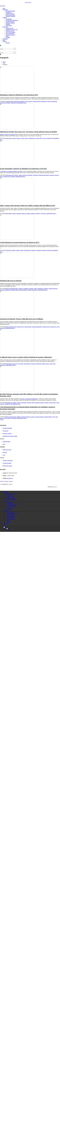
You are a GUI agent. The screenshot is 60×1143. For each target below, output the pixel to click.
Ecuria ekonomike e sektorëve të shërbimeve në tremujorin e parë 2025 (23, 168)
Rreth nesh (5, 27)
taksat (47, 363)
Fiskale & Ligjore (10, 13)
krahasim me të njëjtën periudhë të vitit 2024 (12, 171)
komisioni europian (39, 402)
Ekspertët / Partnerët (10, 16)
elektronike (23, 402)
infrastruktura (27, 250)
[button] (2, 47)
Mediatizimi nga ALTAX (11, 29)
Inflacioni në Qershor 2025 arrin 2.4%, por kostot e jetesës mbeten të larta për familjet (28, 131)
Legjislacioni (9, 19)
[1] (37, 398)
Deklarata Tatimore (10, 23)
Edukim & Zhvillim (10, 15)
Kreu (4, 8)
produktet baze (31, 138)
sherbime (8, 102)
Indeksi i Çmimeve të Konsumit (7, 134)
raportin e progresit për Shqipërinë (29, 398)
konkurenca (33, 250)
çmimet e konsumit (12, 363)
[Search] (15, 49)
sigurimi (29, 290)
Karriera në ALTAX (10, 34)
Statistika (8, 24)
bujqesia (18, 250)
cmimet (10, 138)
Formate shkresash (10, 21)
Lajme (6, 101)
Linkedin (11, 481)
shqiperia (39, 250)
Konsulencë (8, 12)
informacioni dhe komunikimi (39, 101)
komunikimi (26, 288)
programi (46, 402)
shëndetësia (2, 102)
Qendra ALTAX (9, 28)
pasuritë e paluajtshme (52, 101)
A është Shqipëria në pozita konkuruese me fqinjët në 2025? (19, 242)
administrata (15, 288)
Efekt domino (27, 363)
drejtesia (19, 402)
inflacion (18, 138)
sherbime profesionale (5, 290)
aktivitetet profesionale (19, 101)
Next (2, 419)
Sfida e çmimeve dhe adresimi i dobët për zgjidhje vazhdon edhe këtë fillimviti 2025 (27, 205)
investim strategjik (25, 416)
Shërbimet (5, 9)
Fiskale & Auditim (7, 433)
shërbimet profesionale (43, 175)
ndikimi (43, 363)
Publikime (5, 38)
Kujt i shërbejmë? (10, 33)
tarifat (23, 213)
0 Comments (18, 102)
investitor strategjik (39, 416)
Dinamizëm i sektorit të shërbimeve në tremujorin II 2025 (19, 95)
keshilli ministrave (48, 416)
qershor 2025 (39, 138)
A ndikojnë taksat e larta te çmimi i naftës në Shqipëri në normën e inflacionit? (26, 357)
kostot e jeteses (24, 138)
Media (7, 36)
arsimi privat (11, 175)
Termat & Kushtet (7, 463)
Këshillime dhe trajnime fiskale (10, 436)
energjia (14, 138)
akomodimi (10, 101)
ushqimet (38, 213)
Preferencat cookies (7, 465)
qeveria (44, 138)
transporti (13, 102)
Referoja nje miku (7, 449)
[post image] (30, 79)
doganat (14, 402)
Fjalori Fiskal (9, 25)
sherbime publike (15, 290)
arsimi (26, 101)
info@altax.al (10, 478)
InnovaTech (57, 486)
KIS (54, 416)
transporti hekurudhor (37, 326)
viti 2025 (43, 213)
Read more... (24, 102)
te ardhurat (27, 213)
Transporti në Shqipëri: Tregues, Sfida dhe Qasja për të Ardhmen (21, 319)
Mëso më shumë (28, 2)
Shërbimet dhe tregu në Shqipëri (11, 280)
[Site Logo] (2, 5)
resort (5, 418)
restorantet (35, 175)
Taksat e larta (52, 363)
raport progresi (52, 402)
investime (32, 416)
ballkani (13, 250)
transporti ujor (53, 326)
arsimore (20, 288)
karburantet (19, 213)
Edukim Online (8, 288)
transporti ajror (20, 326)
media (35, 288)
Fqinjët (21, 250)
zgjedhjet (7, 404)
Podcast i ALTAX (10, 31)
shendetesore (40, 288)
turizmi (12, 176)
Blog (4, 40)
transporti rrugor (46, 326)
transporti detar (27, 326)
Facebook (2, 481)
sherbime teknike (23, 290)
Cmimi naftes (20, 363)
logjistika (31, 288)
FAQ (4, 455)
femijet (32, 402)
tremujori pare (7, 176)
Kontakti (8, 37)
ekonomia (33, 363)
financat (30, 101)
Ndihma (5, 17)
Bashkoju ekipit (6, 441)
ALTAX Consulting (10, 32)
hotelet (20, 175)
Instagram (6, 481)
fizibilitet (19, 416)
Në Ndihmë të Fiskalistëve (12, 20)
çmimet (10, 213)
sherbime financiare (53, 288)
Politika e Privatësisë (7, 460)
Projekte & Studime (10, 11)
